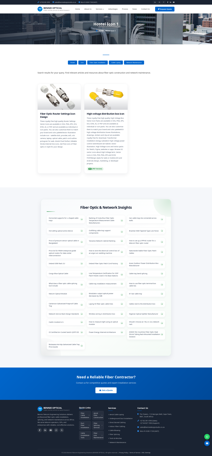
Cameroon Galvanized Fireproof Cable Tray (63, 304)
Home (77, 9)
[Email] (207, 443)
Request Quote (166, 9)
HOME (101, 31)
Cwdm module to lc (56, 322)
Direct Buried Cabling (118, 422)
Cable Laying (115, 62)
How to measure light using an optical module (103, 323)
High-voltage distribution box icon (105, 113)
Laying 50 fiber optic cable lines (101, 304)
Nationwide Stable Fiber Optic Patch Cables (142, 252)
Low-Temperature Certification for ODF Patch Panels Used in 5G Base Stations (103, 274)
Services (99, 9)
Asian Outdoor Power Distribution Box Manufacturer (143, 264)
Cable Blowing (115, 430)
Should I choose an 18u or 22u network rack (144, 323)
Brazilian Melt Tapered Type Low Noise (144, 231)
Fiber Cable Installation (85, 415)
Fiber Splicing (115, 434)
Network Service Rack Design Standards (64, 314)
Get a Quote (107, 390)
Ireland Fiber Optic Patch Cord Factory (103, 263)
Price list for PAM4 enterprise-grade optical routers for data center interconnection (62, 253)
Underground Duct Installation (121, 418)
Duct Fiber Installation (85, 425)
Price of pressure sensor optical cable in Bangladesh (64, 241)
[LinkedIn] (45, 430)
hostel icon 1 (111, 31)
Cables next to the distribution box (142, 304)
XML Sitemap (146, 453)
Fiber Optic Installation (97, 62)
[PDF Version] (97, 169)
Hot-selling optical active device (61, 231)
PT (164, 2)
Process (125, 9)
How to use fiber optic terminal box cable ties (142, 284)
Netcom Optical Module (58, 294)
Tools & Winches (116, 438)
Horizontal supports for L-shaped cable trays (63, 219)
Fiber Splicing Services (97, 425)
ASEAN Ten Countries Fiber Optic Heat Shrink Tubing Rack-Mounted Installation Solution (144, 334)
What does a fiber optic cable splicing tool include (63, 284)
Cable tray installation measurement (102, 283)
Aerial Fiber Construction (98, 415)
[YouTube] (51, 430)
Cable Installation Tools (85, 435)
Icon (82, 62)
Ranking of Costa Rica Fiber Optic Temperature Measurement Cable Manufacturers (101, 220)
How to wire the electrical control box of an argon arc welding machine (104, 252)
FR (159, 2)
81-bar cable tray (135, 294)
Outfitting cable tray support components (100, 231)
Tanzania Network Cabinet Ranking (102, 241)
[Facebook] (40, 430)
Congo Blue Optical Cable (58, 273)
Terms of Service (135, 453)
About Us (87, 9)
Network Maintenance (134, 62)
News (134, 9)
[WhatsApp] (56, 430)
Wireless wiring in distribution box (102, 314)
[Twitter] (62, 430)
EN (155, 2)
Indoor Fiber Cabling (117, 426)
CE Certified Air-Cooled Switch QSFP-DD (64, 332)
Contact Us (145, 9)
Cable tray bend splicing (138, 273)
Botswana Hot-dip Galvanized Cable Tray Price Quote (64, 345)
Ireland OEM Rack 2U (57, 263)
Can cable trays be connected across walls (142, 219)
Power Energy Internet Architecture (102, 332)
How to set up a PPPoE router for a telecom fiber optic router (142, 241)
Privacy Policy (123, 453)
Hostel (72, 62)
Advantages (113, 9)
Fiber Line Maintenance (98, 435)
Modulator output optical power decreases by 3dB (101, 294)
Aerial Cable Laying (117, 414)
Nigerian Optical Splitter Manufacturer (143, 314)
